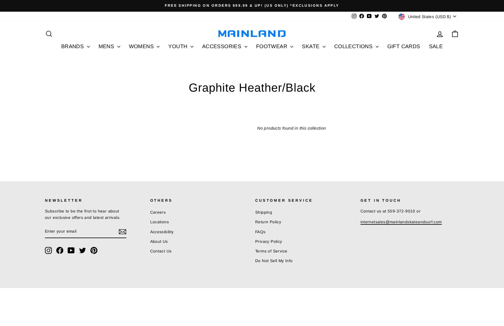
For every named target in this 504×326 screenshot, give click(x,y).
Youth (178, 46)
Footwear (272, 46)
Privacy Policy (268, 241)
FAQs (260, 232)
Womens (142, 46)
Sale (436, 46)
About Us (159, 241)
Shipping (263, 212)
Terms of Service (271, 251)
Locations (159, 222)
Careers (158, 212)
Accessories (222, 46)
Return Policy (268, 222)
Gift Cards (403, 46)
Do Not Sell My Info (274, 261)
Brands (73, 46)
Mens (107, 46)
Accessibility (162, 232)
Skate (311, 46)
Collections (354, 46)
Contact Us (161, 251)
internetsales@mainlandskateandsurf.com (401, 222)
